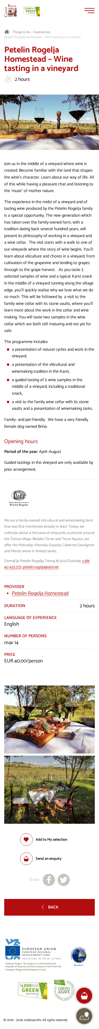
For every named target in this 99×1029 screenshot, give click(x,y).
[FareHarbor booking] (84, 996)
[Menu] (89, 10)
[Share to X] (63, 880)
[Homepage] (10, 10)
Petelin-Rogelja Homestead (40, 593)
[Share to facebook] (49, 880)
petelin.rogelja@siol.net (41, 567)
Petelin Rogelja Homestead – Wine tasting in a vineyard (42, 37)
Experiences (41, 32)
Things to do (21, 32)
